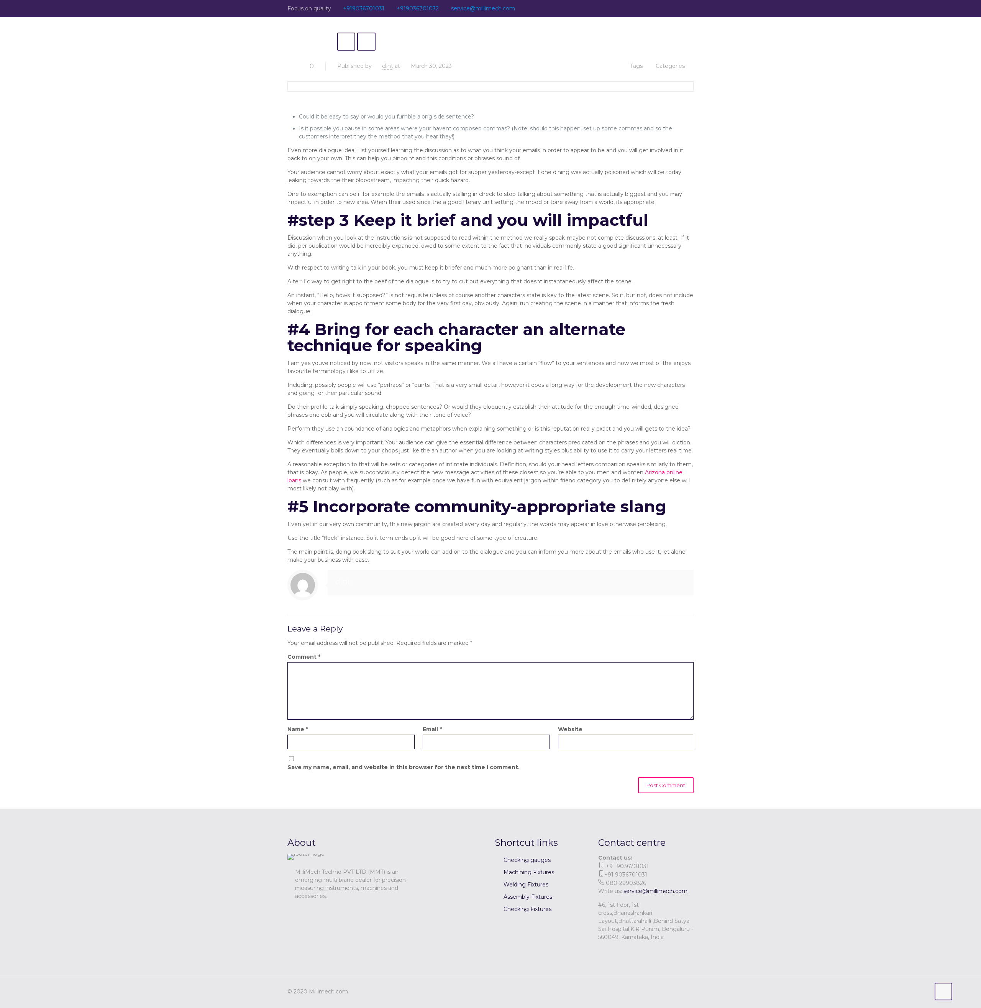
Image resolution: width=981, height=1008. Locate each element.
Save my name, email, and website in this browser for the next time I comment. (403, 767)
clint (387, 65)
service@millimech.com (483, 8)
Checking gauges (527, 860)
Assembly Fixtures (528, 896)
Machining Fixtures (529, 872)
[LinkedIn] (679, 8)
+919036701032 (418, 8)
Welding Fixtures (526, 884)
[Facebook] (659, 8)
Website (570, 729)
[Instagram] (690, 8)
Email (432, 729)
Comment (303, 656)
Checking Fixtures (527, 909)
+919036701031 (363, 8)
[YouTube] (669, 8)
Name (297, 729)
